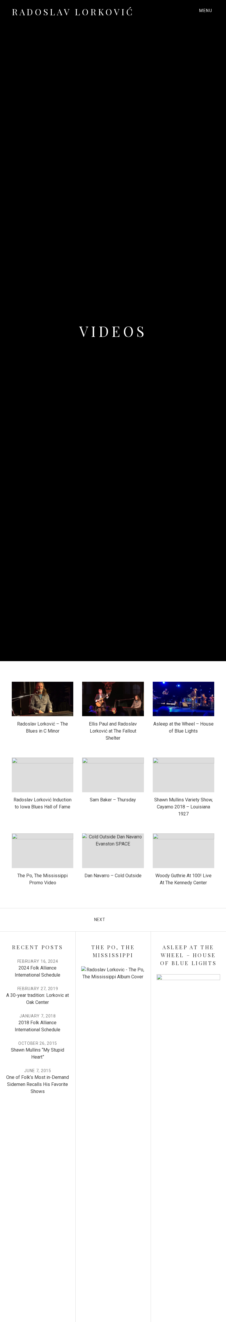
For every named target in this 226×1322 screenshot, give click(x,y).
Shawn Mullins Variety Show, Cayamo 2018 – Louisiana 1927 (183, 807)
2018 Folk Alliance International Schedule (37, 1026)
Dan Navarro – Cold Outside (113, 875)
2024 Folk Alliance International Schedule (37, 971)
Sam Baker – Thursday (113, 800)
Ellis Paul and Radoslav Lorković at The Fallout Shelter (113, 731)
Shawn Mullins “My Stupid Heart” (37, 1053)
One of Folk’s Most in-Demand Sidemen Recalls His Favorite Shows (37, 1084)
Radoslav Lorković (73, 12)
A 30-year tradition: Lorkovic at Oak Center (37, 998)
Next (99, 919)
